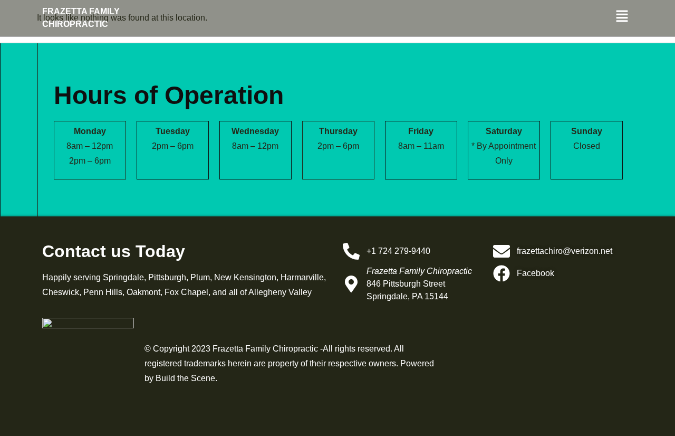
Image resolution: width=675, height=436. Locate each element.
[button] (538, 17)
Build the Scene (185, 378)
